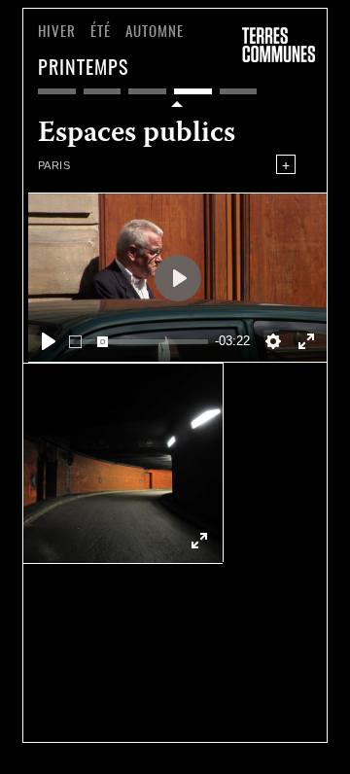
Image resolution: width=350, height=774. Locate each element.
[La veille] (239, 91)
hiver (57, 32)
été (100, 32)
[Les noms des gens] (147, 91)
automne (154, 32)
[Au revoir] (103, 91)
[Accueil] (278, 42)
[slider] (138, 342)
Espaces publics (136, 143)
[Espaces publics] (193, 91)
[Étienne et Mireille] (57, 91)
